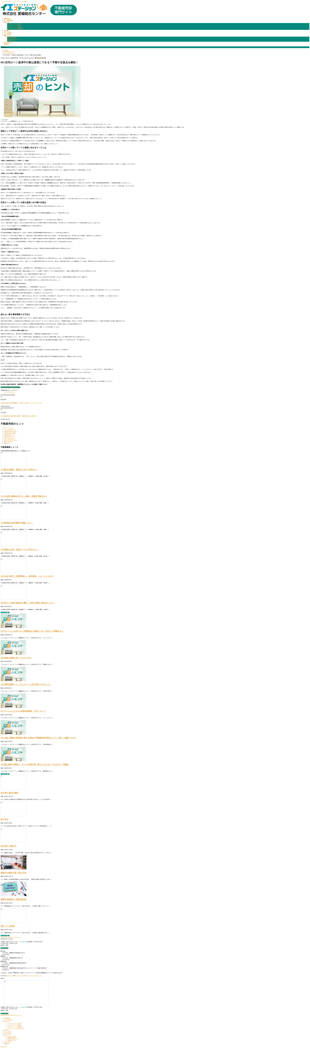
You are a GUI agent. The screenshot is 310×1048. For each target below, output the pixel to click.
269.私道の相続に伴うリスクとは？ (16, 658)
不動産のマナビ (11, 40)
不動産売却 (7, 1018)
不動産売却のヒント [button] (15, 450)
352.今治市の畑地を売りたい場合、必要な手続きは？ (24, 496)
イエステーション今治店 (14, 23)
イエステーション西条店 (14, 25)
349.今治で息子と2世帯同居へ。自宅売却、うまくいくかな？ (27, 576)
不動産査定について (10, 436)
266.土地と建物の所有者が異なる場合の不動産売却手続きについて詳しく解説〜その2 (38, 738)
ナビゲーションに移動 (20, 1)
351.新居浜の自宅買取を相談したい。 (17, 523)
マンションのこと (9, 428)
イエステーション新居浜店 (15, 27)
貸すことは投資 (8, 926)
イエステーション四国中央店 (15, 29)
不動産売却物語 (11, 37)
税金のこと (7, 443)
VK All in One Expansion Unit (34, 975)
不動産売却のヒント (13, 39)
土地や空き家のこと (10, 438)
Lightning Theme (20, 975)
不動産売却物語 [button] (5, 450)
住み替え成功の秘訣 (9, 793)
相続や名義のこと (9, 441)
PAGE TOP (4, 1046)
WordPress (10, 975)
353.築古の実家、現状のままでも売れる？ (19, 469)
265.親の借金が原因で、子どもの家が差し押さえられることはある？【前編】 (35, 764)
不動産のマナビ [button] (25, 450)
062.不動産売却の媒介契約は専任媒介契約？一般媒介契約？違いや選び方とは (19, 416)
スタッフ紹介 (8, 1031)
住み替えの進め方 (8, 846)
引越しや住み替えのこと (11, 440)
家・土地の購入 (8, 1020)
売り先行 (4, 819)
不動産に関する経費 (10, 433)
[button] (10, 387)
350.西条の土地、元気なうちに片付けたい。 (20, 549)
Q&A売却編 (7, 1033)
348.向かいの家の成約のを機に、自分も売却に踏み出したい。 (28, 603)
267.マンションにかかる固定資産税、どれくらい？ (23, 711)
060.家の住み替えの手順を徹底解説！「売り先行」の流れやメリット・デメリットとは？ (21, 403)
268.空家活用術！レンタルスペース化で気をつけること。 (26, 684)
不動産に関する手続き (10, 431)
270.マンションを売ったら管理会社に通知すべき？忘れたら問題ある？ (32, 631)
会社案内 (6, 1030)
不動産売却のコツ (9, 434)
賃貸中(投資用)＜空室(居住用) (13, 899)
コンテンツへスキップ (7, 1)
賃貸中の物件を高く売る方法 (13, 873)
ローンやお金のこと (40, 58)
